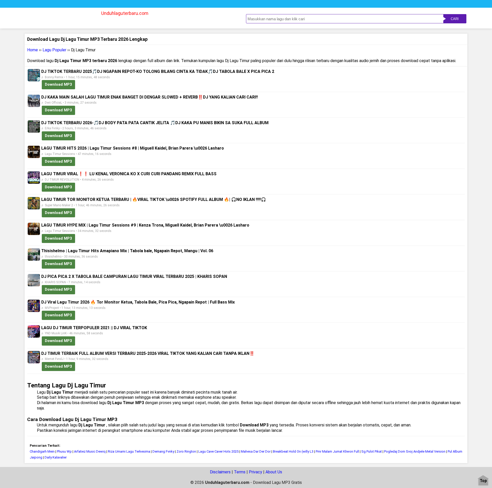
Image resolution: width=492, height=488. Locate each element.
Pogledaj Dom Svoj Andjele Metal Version (414, 451)
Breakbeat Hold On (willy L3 (293, 451)
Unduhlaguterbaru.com (124, 13)
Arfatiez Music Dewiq (90, 451)
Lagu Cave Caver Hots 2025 (218, 451)
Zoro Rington (186, 451)
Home (32, 49)
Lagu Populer (54, 49)
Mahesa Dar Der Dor (256, 451)
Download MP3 (58, 84)
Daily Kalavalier (56, 457)
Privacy (255, 472)
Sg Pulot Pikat (372, 451)
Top (483, 481)
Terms (239, 472)
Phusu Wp (64, 451)
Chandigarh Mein (42, 451)
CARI (455, 19)
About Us (273, 472)
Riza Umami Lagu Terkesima (129, 451)
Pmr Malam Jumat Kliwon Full (337, 451)
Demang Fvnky (163, 451)
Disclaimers (220, 472)
